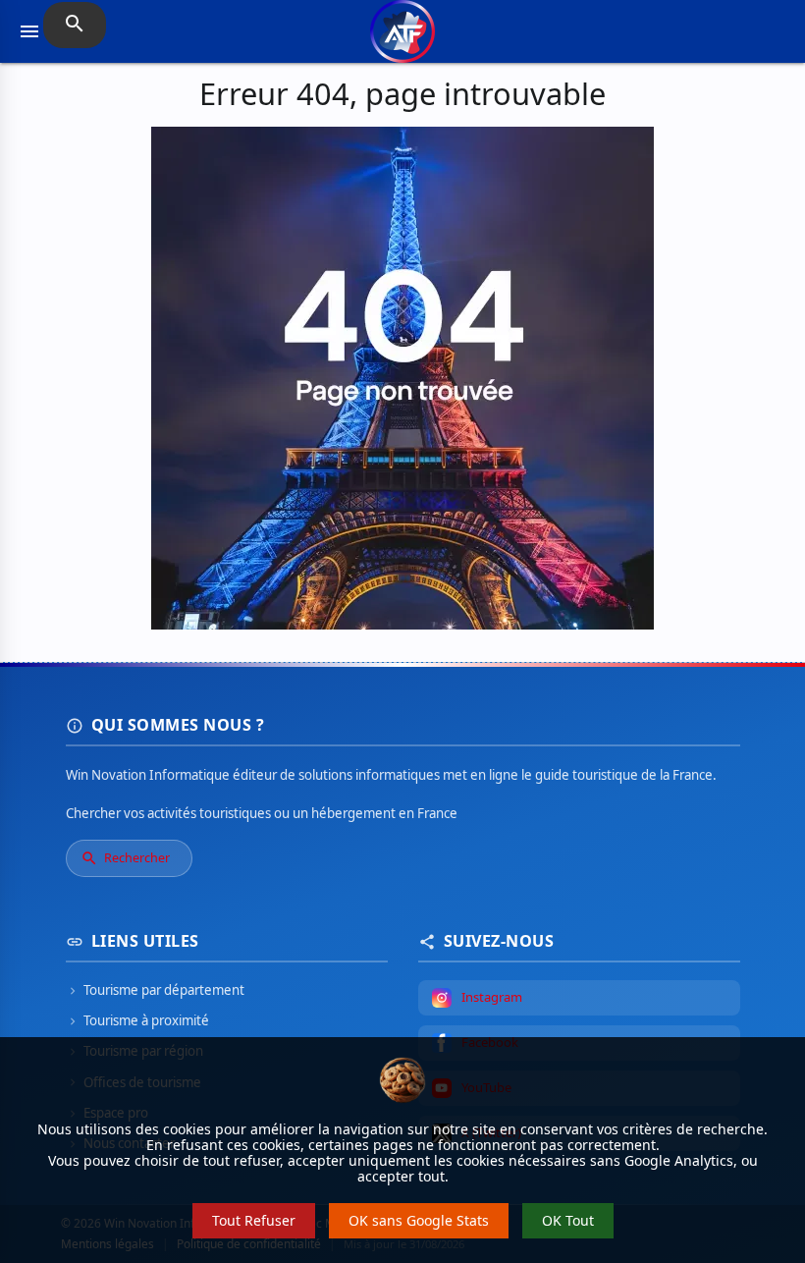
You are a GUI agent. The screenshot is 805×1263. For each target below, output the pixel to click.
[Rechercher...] (74, 25)
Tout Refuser (253, 1220)
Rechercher (125, 858)
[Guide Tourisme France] (402, 41)
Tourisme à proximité (137, 1020)
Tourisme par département (155, 990)
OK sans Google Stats (419, 1220)
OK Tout (568, 1220)
